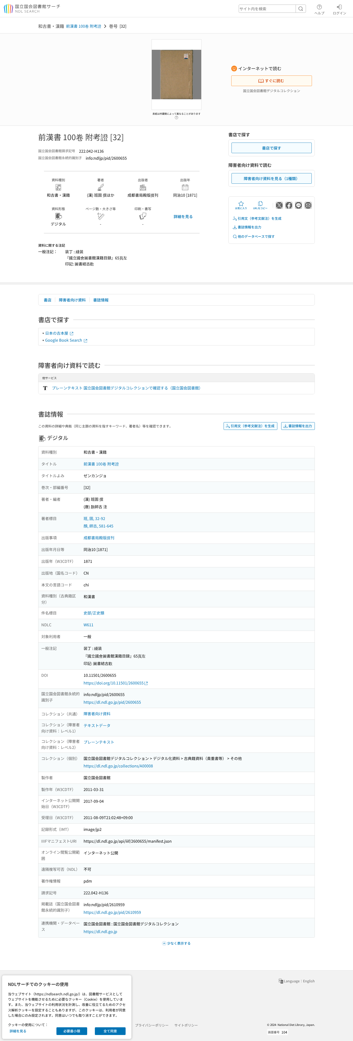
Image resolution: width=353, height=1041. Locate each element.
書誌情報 (101, 300)
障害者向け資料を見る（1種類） (272, 178)
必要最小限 (71, 1030)
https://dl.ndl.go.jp (100, 931)
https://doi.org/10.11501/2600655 (114, 683)
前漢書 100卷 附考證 (83, 26)
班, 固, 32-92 (94, 518)
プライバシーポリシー (152, 1025)
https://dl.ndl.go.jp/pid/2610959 (112, 912)
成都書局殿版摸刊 (99, 537)
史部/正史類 (94, 613)
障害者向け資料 (72, 300)
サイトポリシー (186, 1025)
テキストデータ (97, 725)
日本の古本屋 (57, 333)
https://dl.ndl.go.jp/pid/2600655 (112, 702)
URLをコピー (260, 208)
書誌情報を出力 (249, 227)
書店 (47, 300)
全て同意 (110, 1030)
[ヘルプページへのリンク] (176, 116)
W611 (88, 624)
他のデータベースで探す (256, 236)
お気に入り (241, 208)
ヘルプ (319, 13)
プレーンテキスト (99, 742)
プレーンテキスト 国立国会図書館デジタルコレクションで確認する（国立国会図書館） (127, 388)
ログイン (339, 13)
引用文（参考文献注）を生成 (259, 218)
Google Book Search (64, 340)
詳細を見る (183, 216)
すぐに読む (274, 80)
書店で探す (271, 148)
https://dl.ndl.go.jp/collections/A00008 (118, 766)
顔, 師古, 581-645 (98, 526)
